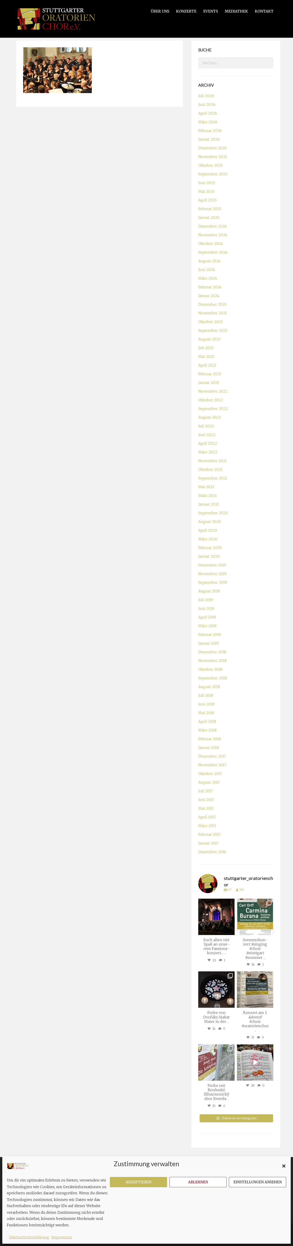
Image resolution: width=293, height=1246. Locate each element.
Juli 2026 (206, 96)
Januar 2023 (208, 382)
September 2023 (212, 330)
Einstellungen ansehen (257, 1182)
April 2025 (207, 200)
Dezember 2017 (212, 756)
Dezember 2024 (212, 226)
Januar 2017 (208, 843)
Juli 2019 (205, 600)
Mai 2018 (206, 712)
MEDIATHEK (236, 11)
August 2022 (209, 417)
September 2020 (213, 513)
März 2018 (207, 730)
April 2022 (207, 443)
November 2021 (212, 460)
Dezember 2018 (212, 652)
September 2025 (213, 174)
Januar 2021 (208, 504)
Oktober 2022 (210, 400)
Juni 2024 (206, 269)
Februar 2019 (209, 634)
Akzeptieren (138, 1182)
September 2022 (213, 408)
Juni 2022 (206, 434)
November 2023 (212, 313)
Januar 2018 (208, 747)
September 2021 (212, 478)
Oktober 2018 (210, 669)
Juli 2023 (205, 348)
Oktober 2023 (210, 321)
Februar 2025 (209, 208)
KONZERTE (186, 11)
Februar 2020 (210, 547)
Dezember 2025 (212, 148)
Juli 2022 (206, 426)
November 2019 (212, 573)
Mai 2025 (206, 191)
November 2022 (213, 391)
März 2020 (207, 539)
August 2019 (209, 591)
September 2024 (213, 252)
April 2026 (207, 113)
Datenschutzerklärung (29, 1237)
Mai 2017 (206, 808)
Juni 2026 (206, 104)
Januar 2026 (209, 139)
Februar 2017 (209, 834)
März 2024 (207, 278)
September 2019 (212, 582)
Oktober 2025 (210, 165)
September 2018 (212, 678)
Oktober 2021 (210, 469)
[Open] (216, 917)
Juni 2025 (206, 182)
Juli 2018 (205, 695)
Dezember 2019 (212, 565)
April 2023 (207, 365)
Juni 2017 (206, 799)
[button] (284, 1166)
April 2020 (207, 530)
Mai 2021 (206, 487)
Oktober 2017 (210, 773)
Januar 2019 (208, 643)
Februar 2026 (210, 130)
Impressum (62, 1237)
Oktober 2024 (210, 243)
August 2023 (209, 339)
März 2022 (207, 452)
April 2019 (207, 617)
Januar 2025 (208, 217)
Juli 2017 (205, 791)
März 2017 (207, 825)
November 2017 (212, 765)
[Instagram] (230, 930)
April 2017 (207, 817)
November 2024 (212, 235)
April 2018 (207, 721)
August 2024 (209, 261)
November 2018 (212, 660)
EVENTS (210, 11)
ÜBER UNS (160, 11)
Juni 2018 (206, 704)
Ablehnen (198, 1182)
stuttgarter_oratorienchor (217, 904)
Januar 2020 (209, 556)
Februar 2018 (209, 739)
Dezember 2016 (212, 851)
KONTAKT (264, 11)
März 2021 (207, 495)
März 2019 (207, 626)
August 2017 (209, 782)
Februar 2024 (210, 287)
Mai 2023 (206, 356)
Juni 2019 (206, 608)
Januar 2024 (209, 295)
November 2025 (212, 156)
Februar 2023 (209, 374)
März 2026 (207, 122)
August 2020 (209, 521)
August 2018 (209, 686)
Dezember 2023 (212, 304)
